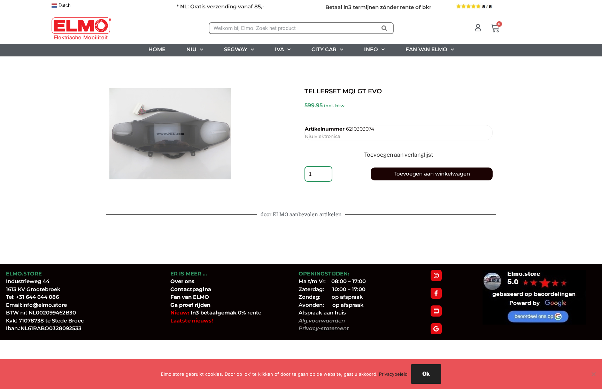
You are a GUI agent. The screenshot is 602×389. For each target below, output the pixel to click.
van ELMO (194, 297)
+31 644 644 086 (37, 297)
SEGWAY (235, 49)
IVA (279, 49)
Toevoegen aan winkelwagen (432, 173)
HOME (156, 49)
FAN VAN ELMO (426, 49)
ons (189, 281)
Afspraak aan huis (322, 312)
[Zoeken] (384, 28)
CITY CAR (324, 49)
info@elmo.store (44, 305)
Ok (426, 374)
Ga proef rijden (190, 305)
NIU (191, 49)
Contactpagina (190, 289)
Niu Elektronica (322, 136)
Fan (175, 297)
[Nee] (593, 374)
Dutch (63, 5)
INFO (371, 49)
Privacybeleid (393, 374)
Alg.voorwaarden (322, 320)
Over (177, 281)
